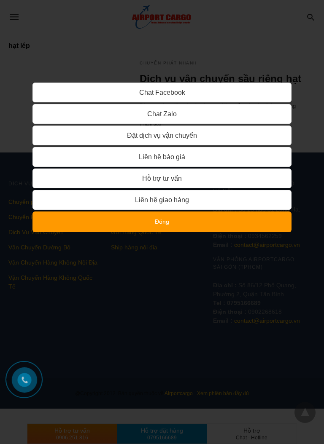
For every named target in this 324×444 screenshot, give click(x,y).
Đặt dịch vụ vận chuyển (162, 135)
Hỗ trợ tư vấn (162, 178)
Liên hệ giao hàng (162, 199)
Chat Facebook (162, 92)
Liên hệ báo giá (162, 156)
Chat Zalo (162, 114)
